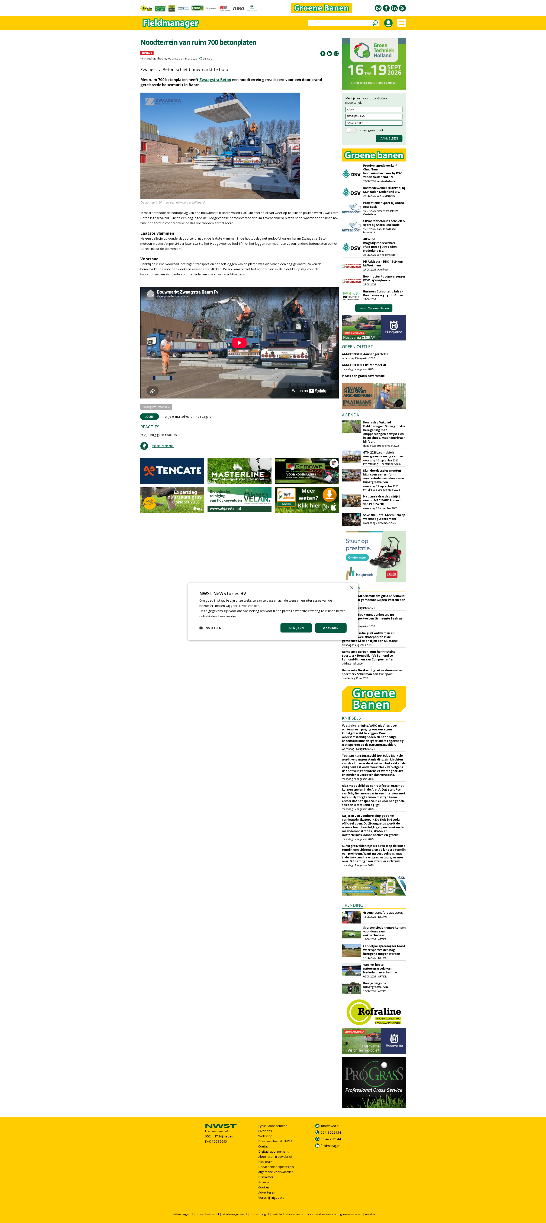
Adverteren (266, 1192)
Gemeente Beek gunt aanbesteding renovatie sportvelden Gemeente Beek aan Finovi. (373, 618)
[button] (210, 627)
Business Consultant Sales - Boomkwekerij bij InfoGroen (383, 293)
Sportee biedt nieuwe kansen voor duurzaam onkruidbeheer (384, 931)
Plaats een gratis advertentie (363, 376)
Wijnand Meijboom (153, 58)
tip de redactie (163, 446)
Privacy (263, 1182)
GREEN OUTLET (357, 346)
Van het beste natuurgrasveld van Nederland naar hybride (380, 968)
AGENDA (350, 415)
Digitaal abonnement (273, 1151)
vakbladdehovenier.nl (288, 1214)
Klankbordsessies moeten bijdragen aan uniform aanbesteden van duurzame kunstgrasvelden (383, 476)
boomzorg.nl (260, 1214)
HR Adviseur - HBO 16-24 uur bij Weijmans (383, 263)
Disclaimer (265, 1177)
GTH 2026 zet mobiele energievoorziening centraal (383, 454)
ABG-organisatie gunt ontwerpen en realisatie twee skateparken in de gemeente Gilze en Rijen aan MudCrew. (370, 637)
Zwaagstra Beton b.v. (156, 407)
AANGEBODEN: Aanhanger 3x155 (365, 354)
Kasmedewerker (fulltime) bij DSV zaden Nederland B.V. (384, 190)
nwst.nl (370, 1214)
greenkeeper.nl (208, 1214)
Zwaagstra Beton (215, 79)
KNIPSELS (351, 718)
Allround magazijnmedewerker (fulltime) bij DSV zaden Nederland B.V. (380, 245)
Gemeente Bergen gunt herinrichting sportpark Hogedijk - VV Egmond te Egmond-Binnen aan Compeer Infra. (369, 655)
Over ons (265, 1131)
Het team (265, 1161)
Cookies (264, 1187)
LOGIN (150, 416)
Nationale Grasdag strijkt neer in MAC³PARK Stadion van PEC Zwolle (382, 500)
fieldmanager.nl (182, 1214)
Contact (264, 1146)
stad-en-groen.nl (234, 1214)
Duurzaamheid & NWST (275, 1141)
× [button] (351, 587)
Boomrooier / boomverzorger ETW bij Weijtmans (384, 278)
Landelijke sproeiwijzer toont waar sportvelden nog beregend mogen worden (384, 950)
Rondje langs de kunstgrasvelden (375, 985)
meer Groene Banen (374, 308)
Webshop (265, 1136)
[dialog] (273, 611)
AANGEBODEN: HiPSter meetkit (364, 365)
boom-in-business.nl (321, 1214)
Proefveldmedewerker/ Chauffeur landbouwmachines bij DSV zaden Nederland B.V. (382, 171)
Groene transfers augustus (383, 912)
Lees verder (227, 616)
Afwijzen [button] (296, 628)
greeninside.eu (351, 1214)
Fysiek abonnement (272, 1126)
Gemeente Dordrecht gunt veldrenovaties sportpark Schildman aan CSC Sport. (372, 672)
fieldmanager (330, 1145)
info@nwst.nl (330, 1126)
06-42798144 (331, 1139)
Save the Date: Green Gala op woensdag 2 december (384, 517)
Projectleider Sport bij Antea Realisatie (383, 205)
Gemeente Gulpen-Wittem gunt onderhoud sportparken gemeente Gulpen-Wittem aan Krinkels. (373, 600)
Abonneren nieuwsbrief (275, 1156)
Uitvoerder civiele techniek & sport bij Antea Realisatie (384, 223)
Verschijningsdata (271, 1197)
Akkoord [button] (330, 628)
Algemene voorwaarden (275, 1172)
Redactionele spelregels (276, 1167)
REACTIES (149, 427)
